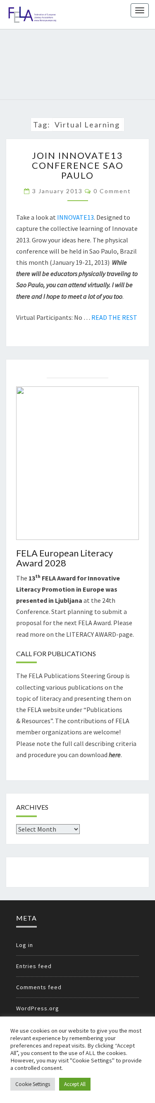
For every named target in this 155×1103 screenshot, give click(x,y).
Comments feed (39, 987)
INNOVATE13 (75, 217)
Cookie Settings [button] (32, 1084)
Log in (24, 945)
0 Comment (112, 190)
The (46, 578)
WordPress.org (37, 1008)
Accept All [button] (75, 1084)
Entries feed (34, 966)
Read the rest (114, 317)
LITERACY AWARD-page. (100, 634)
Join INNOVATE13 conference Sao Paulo (78, 165)
